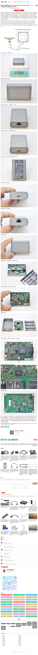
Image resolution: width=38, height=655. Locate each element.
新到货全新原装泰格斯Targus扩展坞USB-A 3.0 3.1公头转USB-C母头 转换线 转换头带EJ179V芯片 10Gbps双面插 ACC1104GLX (14, 521)
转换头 (31, 611)
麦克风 (31, 609)
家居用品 (3, 638)
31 (3, 629)
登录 (24, 1)
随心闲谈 (19, 645)
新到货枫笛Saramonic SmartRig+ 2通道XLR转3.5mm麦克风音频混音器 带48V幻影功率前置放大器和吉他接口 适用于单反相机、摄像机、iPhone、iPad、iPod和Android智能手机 (33, 509)
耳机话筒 (19, 644)
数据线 (7, 616)
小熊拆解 (19, 638)
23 (34, 626)
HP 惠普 (19, 609)
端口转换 (31, 594)
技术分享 (19, 640)
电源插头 (19, 613)
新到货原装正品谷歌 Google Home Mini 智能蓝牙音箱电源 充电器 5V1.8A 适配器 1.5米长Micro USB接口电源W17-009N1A (9, 444)
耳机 (31, 597)
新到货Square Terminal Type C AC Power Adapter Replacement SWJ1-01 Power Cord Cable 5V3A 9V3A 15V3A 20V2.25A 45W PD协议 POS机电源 (5, 458)
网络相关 (18, 8)
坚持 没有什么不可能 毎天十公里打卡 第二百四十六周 (33, 532)
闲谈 (9, 1)
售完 (21, 1)
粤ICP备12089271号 (22, 652)
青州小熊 (18, 423)
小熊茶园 (19, 639)
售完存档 (19, 635)
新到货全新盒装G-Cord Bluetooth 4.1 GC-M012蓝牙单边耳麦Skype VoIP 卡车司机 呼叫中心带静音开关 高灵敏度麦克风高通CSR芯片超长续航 (28, 444)
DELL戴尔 (19, 616)
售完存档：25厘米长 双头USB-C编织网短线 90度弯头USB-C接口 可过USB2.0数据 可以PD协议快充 (14, 470)
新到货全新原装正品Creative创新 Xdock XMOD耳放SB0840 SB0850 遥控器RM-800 (5, 520)
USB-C (2, 426)
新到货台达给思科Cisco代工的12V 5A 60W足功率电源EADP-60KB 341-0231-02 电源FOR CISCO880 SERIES (33, 457)
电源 (8, 426)
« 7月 (2, 630)
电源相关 (14, 8)
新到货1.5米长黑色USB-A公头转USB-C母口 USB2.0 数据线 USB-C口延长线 (23, 507)
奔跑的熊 (6, 594)
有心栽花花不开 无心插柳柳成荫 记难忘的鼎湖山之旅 (5, 507)
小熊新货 (11, 8)
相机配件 (19, 641)
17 (3, 626)
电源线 (19, 597)
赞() (35, 439)
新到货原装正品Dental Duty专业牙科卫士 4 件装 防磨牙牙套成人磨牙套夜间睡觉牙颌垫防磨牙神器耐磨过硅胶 (5, 532)
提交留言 (35, 483)
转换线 (31, 599)
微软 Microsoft (31, 606)
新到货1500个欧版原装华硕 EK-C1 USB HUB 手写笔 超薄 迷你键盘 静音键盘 (23, 520)
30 (34, 627)
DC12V (31, 613)
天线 (6, 611)
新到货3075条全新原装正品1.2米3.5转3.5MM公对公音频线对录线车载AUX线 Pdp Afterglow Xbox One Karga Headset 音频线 (14, 533)
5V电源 (7, 604)
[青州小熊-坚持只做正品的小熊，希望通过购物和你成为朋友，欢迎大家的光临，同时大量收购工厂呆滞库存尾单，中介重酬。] (4, 2)
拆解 (18, 1)
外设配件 (3, 636)
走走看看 (19, 594)
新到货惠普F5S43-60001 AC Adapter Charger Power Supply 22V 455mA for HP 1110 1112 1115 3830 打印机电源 (5, 470)
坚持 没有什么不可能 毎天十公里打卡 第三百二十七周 (33, 520)
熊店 (15, 1)
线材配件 (19, 642)
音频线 (7, 609)
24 (3, 627)
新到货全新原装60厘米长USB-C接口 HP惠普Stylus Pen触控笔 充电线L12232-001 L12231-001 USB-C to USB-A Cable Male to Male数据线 (23, 457)
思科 (5, 426)
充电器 (19, 606)
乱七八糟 (3, 635)
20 (18, 626)
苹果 (31, 604)
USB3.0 (19, 599)
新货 (12, 1)
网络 (19, 611)
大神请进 (19, 636)
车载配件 (3, 645)
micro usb (6, 613)
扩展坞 (7, 606)
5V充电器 (19, 604)
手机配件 (3, 640)
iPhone (31, 616)
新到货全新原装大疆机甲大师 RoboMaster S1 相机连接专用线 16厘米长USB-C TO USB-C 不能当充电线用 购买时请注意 (14, 508)
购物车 (28, 1)
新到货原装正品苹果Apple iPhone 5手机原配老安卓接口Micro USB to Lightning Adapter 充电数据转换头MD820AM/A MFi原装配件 (23, 533)
